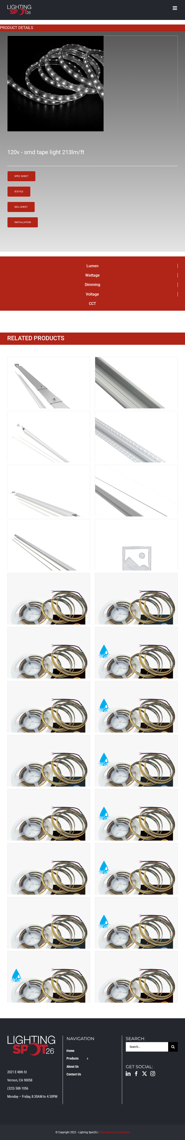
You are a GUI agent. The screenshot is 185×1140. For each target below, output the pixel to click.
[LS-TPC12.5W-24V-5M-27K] (48, 577)
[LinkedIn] (128, 1073)
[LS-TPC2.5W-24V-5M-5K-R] (136, 901)
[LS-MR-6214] (136, 415)
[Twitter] (144, 1073)
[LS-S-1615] (48, 523)
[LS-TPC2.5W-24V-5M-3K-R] (136, 793)
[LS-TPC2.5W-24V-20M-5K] (48, 739)
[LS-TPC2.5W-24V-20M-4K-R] (136, 685)
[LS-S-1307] (136, 469)
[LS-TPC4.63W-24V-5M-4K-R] (48, 955)
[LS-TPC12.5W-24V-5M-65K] (136, 577)
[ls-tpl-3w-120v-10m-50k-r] (92, 84)
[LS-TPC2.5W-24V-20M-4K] (48, 685)
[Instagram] (152, 1073)
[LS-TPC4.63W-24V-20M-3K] (136, 955)
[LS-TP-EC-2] (136, 523)
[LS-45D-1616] (48, 361)
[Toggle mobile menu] (175, 8)
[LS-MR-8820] (48, 469)
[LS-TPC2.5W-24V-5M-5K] (48, 901)
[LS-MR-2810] (136, 361)
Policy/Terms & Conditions (114, 1132)
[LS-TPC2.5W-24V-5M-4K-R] (136, 847)
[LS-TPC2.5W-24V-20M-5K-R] (136, 739)
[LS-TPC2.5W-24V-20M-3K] (48, 631)
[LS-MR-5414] (48, 415)
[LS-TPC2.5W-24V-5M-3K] (48, 793)
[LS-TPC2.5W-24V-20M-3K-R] (136, 631)
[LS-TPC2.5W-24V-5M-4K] (48, 847)
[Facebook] (136, 1073)
